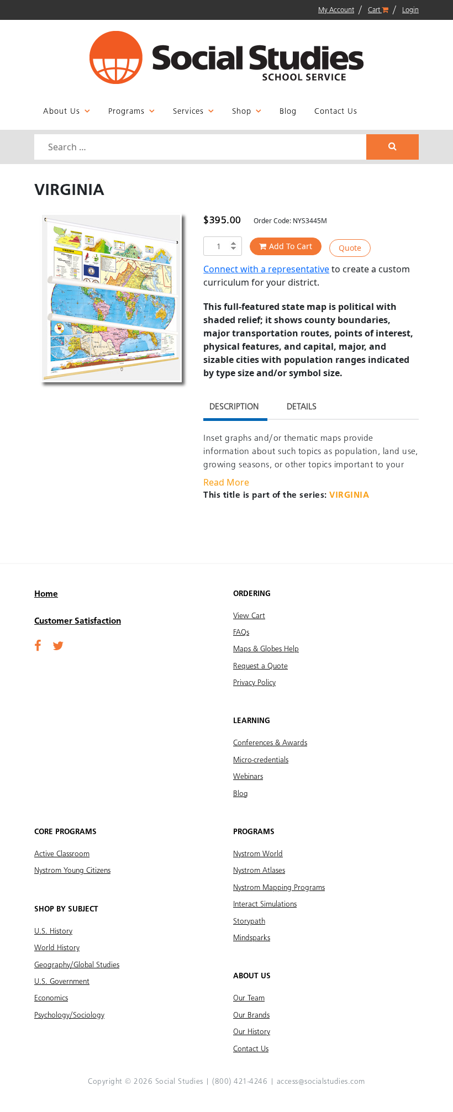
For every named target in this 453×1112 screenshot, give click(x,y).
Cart (375, 10)
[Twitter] (58, 647)
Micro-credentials (260, 760)
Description (234, 407)
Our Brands (251, 1015)
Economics (51, 998)
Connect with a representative (266, 269)
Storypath (249, 921)
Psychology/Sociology (69, 1015)
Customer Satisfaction (77, 621)
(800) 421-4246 (239, 1081)
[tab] (234, 408)
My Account (336, 10)
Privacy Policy (254, 683)
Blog (288, 112)
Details (302, 407)
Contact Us (335, 112)
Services (188, 112)
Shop (241, 112)
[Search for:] (201, 147)
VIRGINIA (349, 495)
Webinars (248, 777)
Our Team (249, 998)
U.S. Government (61, 981)
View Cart (249, 616)
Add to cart (290, 246)
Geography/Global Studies (76, 965)
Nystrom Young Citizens (72, 870)
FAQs (241, 632)
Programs (126, 112)
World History (57, 948)
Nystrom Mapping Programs (279, 888)
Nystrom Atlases (259, 870)
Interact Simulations (265, 904)
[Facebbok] (37, 647)
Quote (350, 248)
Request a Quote (260, 666)
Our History (251, 1032)
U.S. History (53, 931)
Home (46, 594)
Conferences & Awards (270, 743)
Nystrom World (258, 854)
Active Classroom (61, 854)
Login (410, 10)
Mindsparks (251, 938)
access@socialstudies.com (321, 1081)
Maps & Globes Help (266, 649)
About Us (61, 112)
